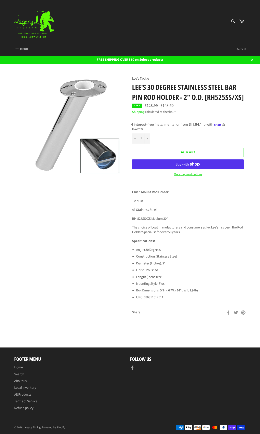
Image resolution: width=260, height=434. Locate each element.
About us (20, 381)
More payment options (188, 174)
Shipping (138, 112)
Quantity (137, 129)
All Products (22, 394)
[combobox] (232, 21)
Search (19, 374)
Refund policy (24, 408)
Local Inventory (25, 387)
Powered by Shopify (53, 427)
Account (241, 49)
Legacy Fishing (32, 427)
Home (18, 367)
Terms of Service (25, 401)
